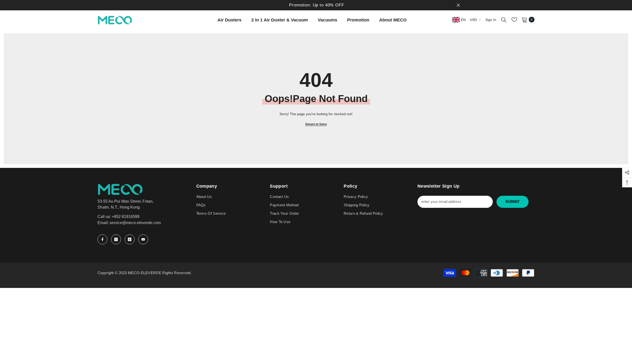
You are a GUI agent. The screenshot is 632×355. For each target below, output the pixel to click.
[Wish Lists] (514, 19)
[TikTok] (130, 239)
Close (458, 5)
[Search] (504, 19)
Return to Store (316, 124)
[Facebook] (102, 239)
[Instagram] (116, 239)
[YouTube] (143, 239)
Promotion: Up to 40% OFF (316, 5)
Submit (512, 201)
